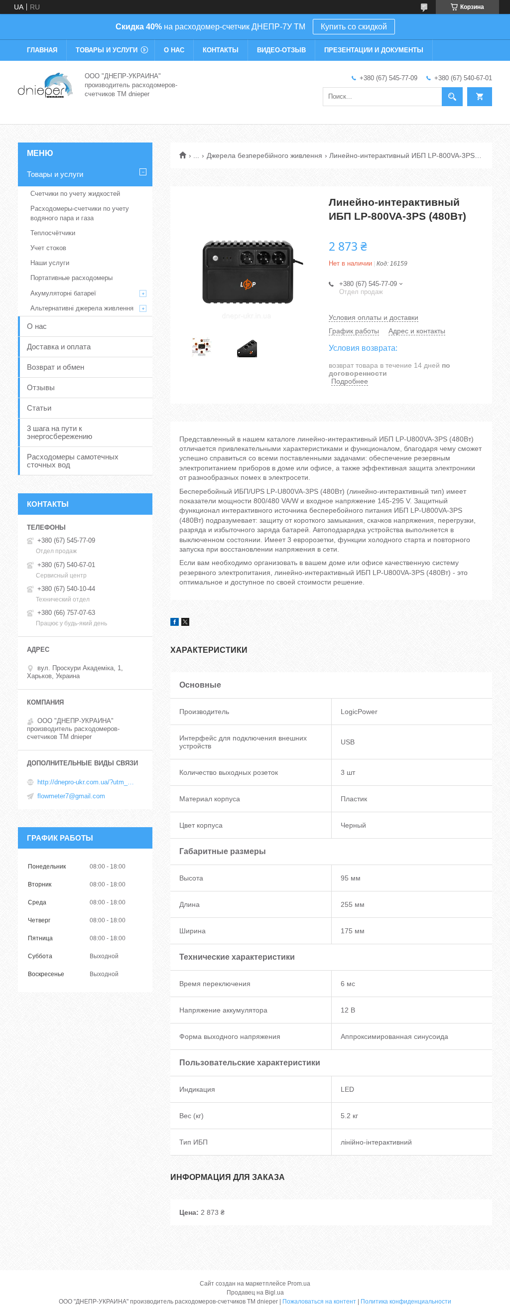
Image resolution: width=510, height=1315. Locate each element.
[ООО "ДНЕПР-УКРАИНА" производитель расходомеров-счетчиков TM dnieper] (45, 84)
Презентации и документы (373, 50)
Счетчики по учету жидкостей (75, 193)
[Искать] (452, 96)
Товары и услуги (106, 50)
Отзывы (41, 387)
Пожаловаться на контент (319, 1301)
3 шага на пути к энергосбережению (59, 432)
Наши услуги (49, 263)
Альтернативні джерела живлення (81, 308)
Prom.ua (298, 1283)
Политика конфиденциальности (406, 1301)
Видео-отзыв (281, 50)
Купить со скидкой (354, 26)
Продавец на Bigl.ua (255, 1292)
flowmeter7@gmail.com (71, 796)
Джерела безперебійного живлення (264, 155)
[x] (185, 623)
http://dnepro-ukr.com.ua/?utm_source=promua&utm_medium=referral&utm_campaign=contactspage (87, 782)
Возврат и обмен (55, 367)
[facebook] (174, 623)
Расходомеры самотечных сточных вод (73, 460)
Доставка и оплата (59, 346)
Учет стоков (48, 248)
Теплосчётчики (52, 233)
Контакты (221, 50)
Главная (42, 50)
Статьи (39, 408)
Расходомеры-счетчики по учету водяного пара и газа (79, 213)
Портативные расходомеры (71, 278)
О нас (174, 50)
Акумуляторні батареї (63, 293)
